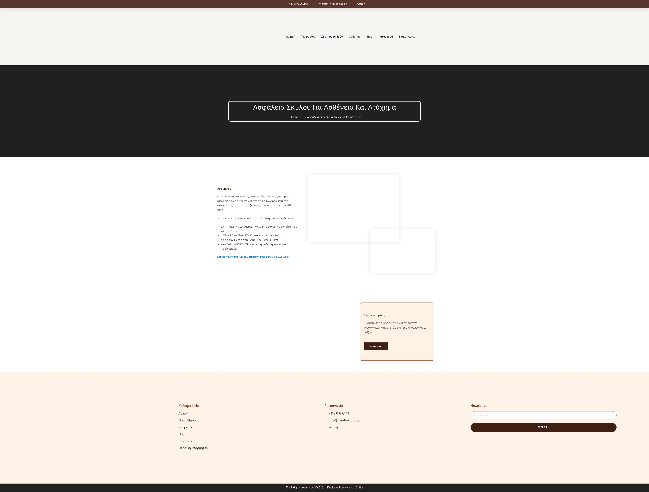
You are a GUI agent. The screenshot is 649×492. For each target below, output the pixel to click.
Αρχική (290, 36)
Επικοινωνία (407, 36)
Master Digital (353, 487)
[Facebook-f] (602, 36)
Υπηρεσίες (308, 36)
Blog (369, 36)
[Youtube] (615, 36)
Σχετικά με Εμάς (332, 36)
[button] (376, 346)
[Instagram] (608, 36)
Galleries (355, 36)
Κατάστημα (385, 36)
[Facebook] (35, 453)
